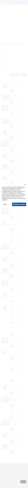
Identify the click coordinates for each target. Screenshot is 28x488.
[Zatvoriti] (25, 184)
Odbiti (4, 204)
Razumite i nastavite (19, 204)
